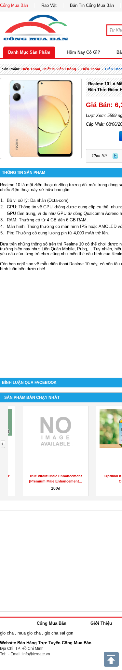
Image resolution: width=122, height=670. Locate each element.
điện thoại (90, 69)
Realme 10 (10, 184)
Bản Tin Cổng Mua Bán (92, 5)
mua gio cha (29, 633)
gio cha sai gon (59, 633)
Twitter (115, 156)
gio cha (7, 633)
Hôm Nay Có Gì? (83, 52)
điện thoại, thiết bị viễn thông (48, 69)
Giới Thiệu (101, 623)
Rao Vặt (49, 5)
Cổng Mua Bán (14, 5)
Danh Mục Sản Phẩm (29, 52)
